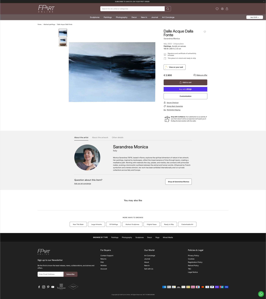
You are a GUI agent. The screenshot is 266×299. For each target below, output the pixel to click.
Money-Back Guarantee (175, 106)
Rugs (157, 237)
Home (39, 24)
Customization (185, 96)
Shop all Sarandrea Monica (178, 182)
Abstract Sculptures (132, 224)
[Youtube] (52, 287)
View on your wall (176, 67)
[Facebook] (39, 287)
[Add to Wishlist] (204, 31)
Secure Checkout (173, 102)
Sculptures (139, 237)
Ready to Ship (169, 224)
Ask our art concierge (82, 183)
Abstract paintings (49, 24)
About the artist (81, 137)
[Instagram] (43, 287)
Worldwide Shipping (173, 110)
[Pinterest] (48, 287)
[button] (135, 8)
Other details (117, 137)
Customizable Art (187, 224)
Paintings (114, 237)
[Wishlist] (217, 9)
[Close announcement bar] (263, 1)
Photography (127, 237)
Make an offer (202, 75)
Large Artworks (96, 224)
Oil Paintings (113, 224)
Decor (149, 237)
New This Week (78, 224)
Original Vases (151, 224)
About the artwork (100, 137)
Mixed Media (168, 237)
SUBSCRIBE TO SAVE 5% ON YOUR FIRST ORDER (132, 1)
